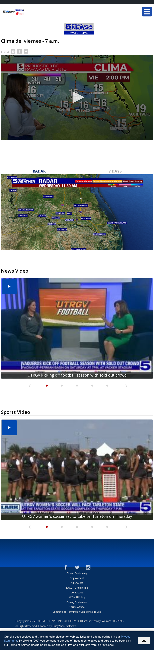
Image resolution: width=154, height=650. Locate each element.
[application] (77, 97)
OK (144, 640)
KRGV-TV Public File (77, 587)
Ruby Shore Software (64, 626)
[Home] (27, 12)
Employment (77, 578)
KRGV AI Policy (77, 597)
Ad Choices (77, 583)
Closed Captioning (77, 573)
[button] (77, 97)
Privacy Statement (77, 602)
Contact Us (77, 592)
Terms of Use (77, 607)
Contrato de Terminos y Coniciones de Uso (77, 611)
